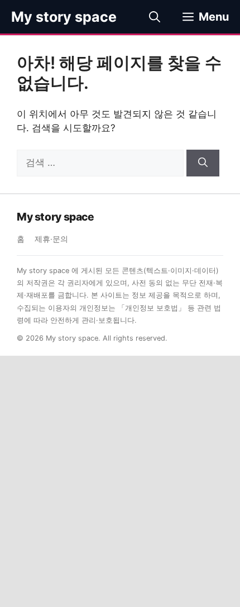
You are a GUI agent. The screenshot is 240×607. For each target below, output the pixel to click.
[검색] (202, 163)
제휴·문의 (51, 239)
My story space (64, 16)
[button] (154, 17)
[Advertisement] (120, 481)
